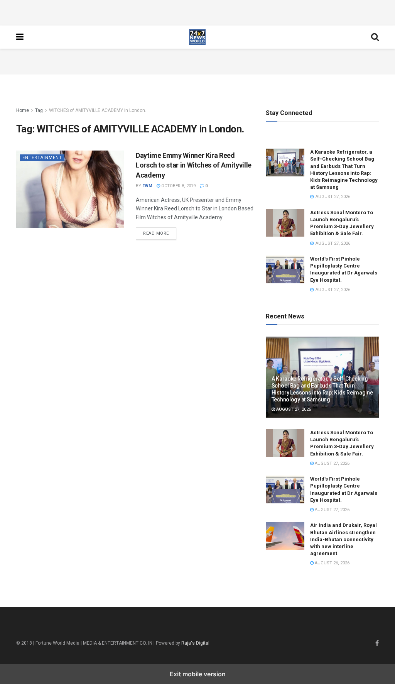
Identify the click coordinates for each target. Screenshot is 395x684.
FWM (147, 185)
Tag (39, 110)
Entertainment (42, 157)
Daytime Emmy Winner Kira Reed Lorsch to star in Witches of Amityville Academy (194, 165)
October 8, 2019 (178, 185)
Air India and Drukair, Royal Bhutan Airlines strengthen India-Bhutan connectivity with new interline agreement (343, 539)
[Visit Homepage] (197, 37)
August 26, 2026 (331, 562)
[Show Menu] (20, 37)
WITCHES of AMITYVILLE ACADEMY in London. (97, 110)
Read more (159, 233)
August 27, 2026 (293, 409)
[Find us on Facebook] (377, 643)
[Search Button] (375, 37)
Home (22, 110)
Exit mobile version (198, 674)
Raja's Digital (195, 643)
